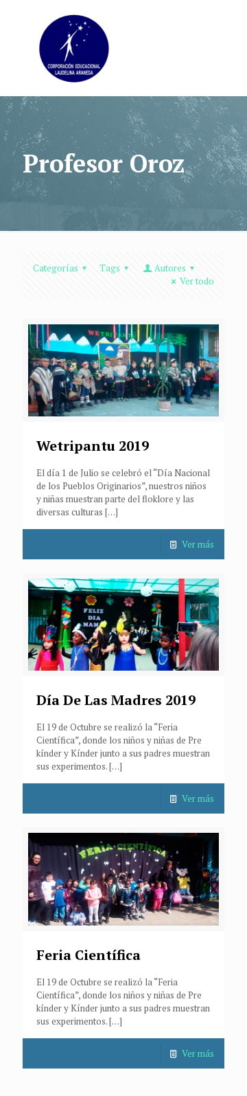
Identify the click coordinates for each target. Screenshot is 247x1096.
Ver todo (197, 281)
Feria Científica (88, 955)
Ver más (198, 544)
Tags (109, 268)
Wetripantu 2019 (92, 445)
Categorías (55, 268)
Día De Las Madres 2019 (116, 700)
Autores (170, 268)
